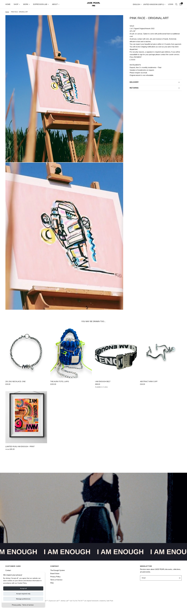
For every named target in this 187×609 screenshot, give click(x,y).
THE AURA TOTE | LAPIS (59, 381)
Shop (16, 4)
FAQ (52, 583)
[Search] (176, 4)
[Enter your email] (179, 578)
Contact (8, 570)
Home (7, 4)
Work (25, 4)
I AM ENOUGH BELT (102, 381)
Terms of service (28, 605)
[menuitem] (8, 4)
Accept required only (23, 594)
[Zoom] (119, 20)
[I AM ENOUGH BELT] (116, 352)
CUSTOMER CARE (13, 566)
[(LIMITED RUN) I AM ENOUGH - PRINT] (26, 417)
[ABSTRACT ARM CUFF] (161, 352)
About (55, 4)
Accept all (23, 588)
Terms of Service (56, 580)
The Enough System (57, 570)
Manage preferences (23, 599)
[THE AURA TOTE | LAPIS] (71, 352)
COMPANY (54, 566)
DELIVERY (134, 82)
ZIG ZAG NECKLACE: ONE (15, 381)
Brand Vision (54, 573)
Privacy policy (16, 605)
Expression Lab (40, 4)
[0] (180, 4)
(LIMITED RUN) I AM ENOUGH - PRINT (20, 446)
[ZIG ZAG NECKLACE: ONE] (26, 352)
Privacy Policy (55, 577)
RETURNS (134, 88)
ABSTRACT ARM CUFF (148, 381)
